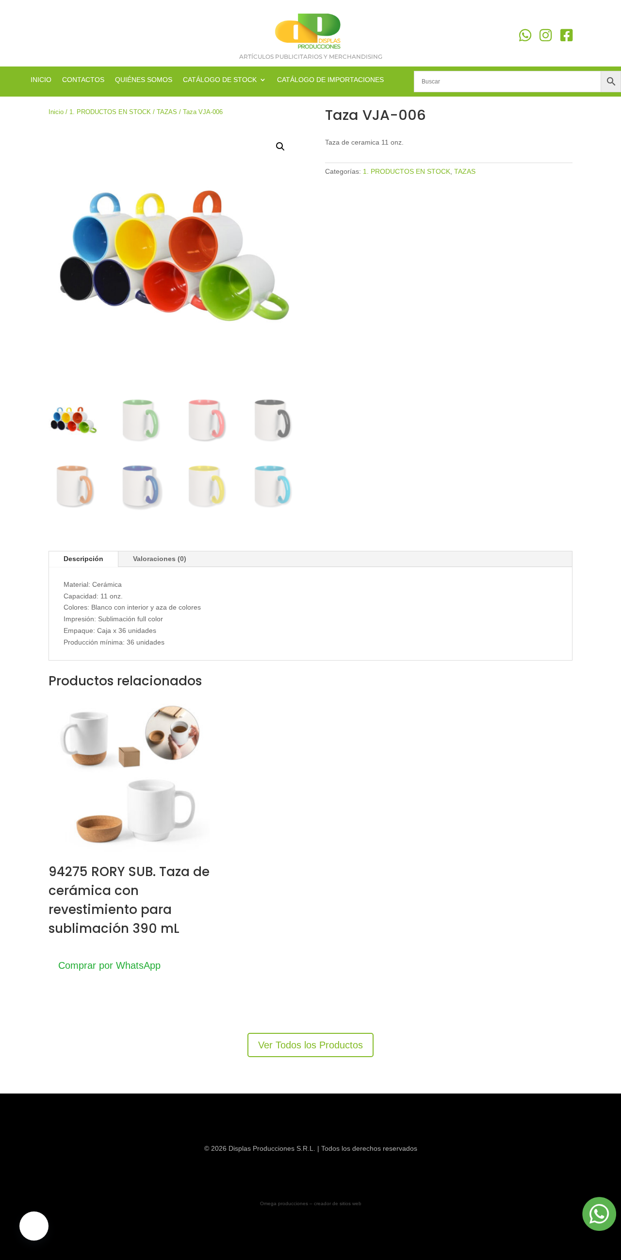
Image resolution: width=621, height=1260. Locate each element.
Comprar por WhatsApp (109, 965)
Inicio (56, 112)
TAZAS (167, 112)
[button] (280, 146)
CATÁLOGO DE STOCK (220, 79)
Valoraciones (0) (159, 559)
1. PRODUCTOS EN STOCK (110, 112)
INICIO (41, 79)
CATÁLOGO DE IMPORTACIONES (330, 79)
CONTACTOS (83, 79)
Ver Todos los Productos (310, 1045)
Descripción (83, 559)
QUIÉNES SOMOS (143, 79)
